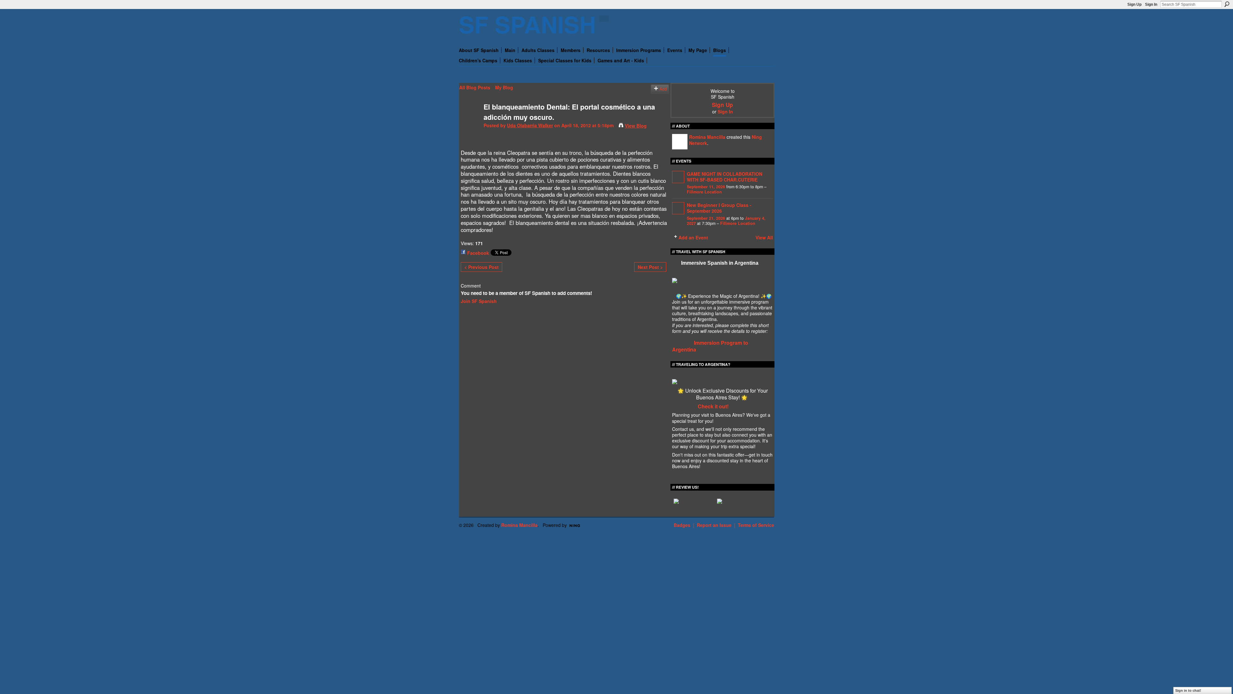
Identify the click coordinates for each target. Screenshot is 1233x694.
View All (764, 237)
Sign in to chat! (1188, 690)
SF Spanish (527, 23)
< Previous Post (481, 267)
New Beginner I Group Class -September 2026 (719, 208)
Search (1226, 4)
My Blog (504, 87)
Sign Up (1134, 4)
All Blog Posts (474, 87)
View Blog (636, 125)
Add (663, 89)
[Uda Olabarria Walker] (469, 120)
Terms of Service (756, 525)
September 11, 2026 (706, 187)
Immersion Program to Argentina (710, 346)
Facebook (478, 253)
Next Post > (650, 267)
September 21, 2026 (706, 218)
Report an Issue (714, 525)
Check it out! (713, 406)
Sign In (1151, 4)
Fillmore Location (704, 192)
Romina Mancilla (707, 137)
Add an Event (693, 237)
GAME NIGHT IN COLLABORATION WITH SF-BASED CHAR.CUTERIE (724, 177)
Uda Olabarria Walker (530, 125)
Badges (682, 525)
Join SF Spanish (479, 301)
